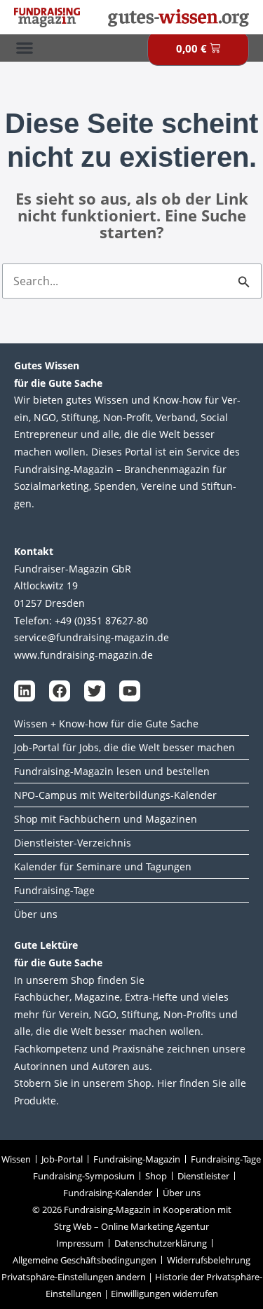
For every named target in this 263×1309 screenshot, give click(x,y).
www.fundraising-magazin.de (83, 655)
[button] (24, 48)
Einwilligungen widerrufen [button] (164, 1293)
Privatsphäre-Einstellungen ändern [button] (73, 1276)
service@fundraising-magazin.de (91, 637)
